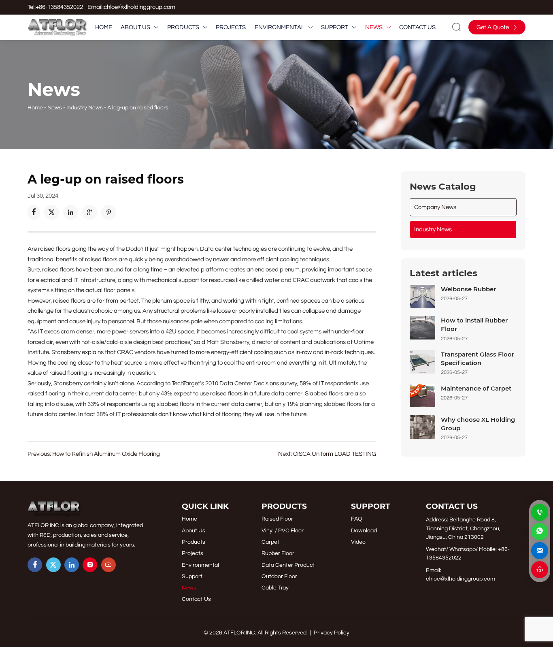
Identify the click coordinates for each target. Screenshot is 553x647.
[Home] (57, 27)
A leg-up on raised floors (137, 108)
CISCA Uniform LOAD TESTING (334, 454)
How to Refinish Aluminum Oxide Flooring (106, 454)
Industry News (84, 108)
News (54, 108)
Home (35, 108)
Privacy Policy (331, 633)
